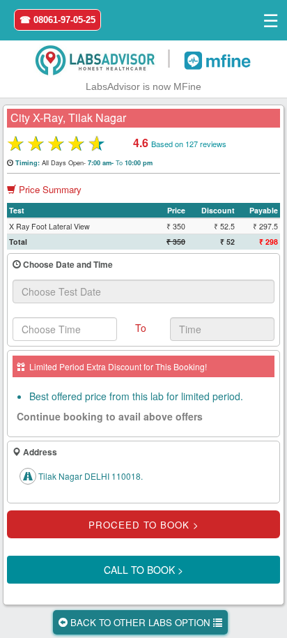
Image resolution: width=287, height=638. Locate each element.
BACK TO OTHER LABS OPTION (140, 622)
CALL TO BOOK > (143, 570)
